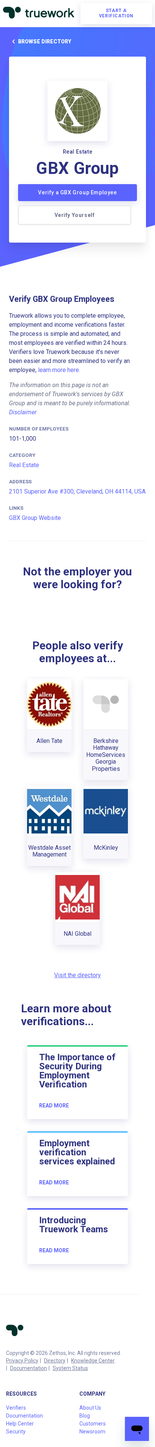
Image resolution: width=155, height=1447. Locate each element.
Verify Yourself (75, 215)
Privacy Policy (22, 1361)
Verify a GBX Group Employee (77, 192)
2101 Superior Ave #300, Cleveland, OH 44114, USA (77, 491)
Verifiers (16, 1408)
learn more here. (59, 370)
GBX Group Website (35, 517)
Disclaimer (22, 412)
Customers (92, 1424)
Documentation (28, 1368)
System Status (70, 1368)
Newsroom (92, 1432)
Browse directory (44, 41)
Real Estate (24, 465)
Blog (84, 1416)
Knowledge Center (93, 1361)
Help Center (20, 1424)
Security (16, 1432)
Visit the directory (77, 975)
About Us (90, 1408)
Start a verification (116, 13)
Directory (54, 1361)
